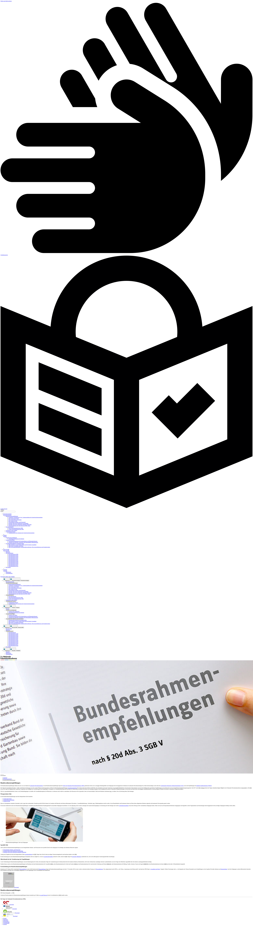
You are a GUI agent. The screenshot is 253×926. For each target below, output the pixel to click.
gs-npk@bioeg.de (43, 895)
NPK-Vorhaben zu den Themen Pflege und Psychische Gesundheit (22, 544)
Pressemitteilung (23, 869)
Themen (5, 535)
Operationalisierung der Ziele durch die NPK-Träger (19, 525)
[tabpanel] (126, 883)
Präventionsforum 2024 (13, 556)
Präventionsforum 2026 (13, 554)
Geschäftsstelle (6, 923)
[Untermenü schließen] (3, 534)
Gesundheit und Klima (155, 869)
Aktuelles (5, 569)
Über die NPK (6, 549)
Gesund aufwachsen (7, 798)
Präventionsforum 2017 (13, 565)
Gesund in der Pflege (10, 540)
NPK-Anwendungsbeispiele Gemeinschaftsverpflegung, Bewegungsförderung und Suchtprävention (29, 547)
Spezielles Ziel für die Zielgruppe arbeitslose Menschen (19, 524)
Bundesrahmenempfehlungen (12, 516)
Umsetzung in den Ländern (11, 530)
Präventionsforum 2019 (13, 562)
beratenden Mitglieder (76, 856)
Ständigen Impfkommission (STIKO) (204, 785)
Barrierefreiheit (224, 869)
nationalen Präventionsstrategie (36, 785)
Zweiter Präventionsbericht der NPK (16, 529)
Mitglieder (8, 551)
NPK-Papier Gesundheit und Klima (15, 546)
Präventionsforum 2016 (13, 566)
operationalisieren (28, 854)
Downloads (8, 567)
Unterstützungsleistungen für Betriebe (16, 538)
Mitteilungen (8, 572)
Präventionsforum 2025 (13, 555)
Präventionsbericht (10, 526)
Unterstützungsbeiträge (72, 787)
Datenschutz (5, 920)
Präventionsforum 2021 (13, 560)
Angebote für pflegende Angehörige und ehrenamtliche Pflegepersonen (23, 542)
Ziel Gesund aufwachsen (13, 518)
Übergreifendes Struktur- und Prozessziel (16, 522)
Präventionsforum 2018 (13, 563)
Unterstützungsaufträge (123, 805)
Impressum (5, 919)
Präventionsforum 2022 (13, 559)
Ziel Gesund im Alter (12, 521)
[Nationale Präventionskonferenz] (9, 659)
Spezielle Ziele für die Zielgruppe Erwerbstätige (18, 523)
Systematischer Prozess (10, 531)
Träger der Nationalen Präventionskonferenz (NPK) (73, 785)
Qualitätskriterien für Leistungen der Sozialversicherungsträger (21, 532)
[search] (2, 510)
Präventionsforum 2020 (13, 561)
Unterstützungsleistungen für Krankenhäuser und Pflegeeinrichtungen (22, 541)
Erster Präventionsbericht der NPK (15, 528)
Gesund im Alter (6, 801)
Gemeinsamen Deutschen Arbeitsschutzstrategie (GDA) (172, 785)
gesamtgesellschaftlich (48, 856)
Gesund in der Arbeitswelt (11, 537)
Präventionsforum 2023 (13, 557)
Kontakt (5, 918)
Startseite (5, 777)
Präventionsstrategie (7, 513)
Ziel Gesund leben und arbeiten (14, 519)
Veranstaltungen (9, 573)
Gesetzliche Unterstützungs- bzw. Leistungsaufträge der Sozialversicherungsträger (25, 517)
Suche (2, 511)
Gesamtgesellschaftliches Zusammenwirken (15, 543)
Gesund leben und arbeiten (8, 800)
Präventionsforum (9, 553)
